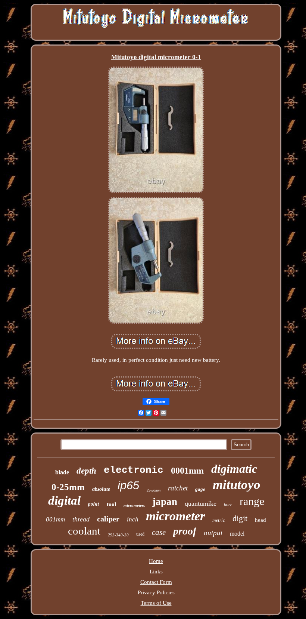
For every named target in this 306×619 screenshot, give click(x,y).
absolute (101, 489)
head (260, 520)
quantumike (200, 503)
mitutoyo (236, 484)
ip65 (128, 485)
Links (156, 572)
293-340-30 (118, 535)
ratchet (178, 488)
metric (218, 520)
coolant (84, 531)
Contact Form (156, 582)
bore (228, 504)
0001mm (187, 470)
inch (132, 519)
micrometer (175, 516)
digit (239, 518)
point (93, 504)
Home (156, 561)
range (252, 501)
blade (62, 472)
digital (64, 500)
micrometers (134, 505)
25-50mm (153, 490)
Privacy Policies (156, 592)
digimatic (234, 468)
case (159, 532)
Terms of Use (156, 603)
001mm (55, 519)
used (140, 534)
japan (164, 501)
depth (86, 470)
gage (200, 489)
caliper (108, 519)
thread (81, 519)
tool (111, 504)
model (237, 533)
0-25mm (68, 487)
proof (184, 531)
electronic (133, 470)
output (213, 533)
